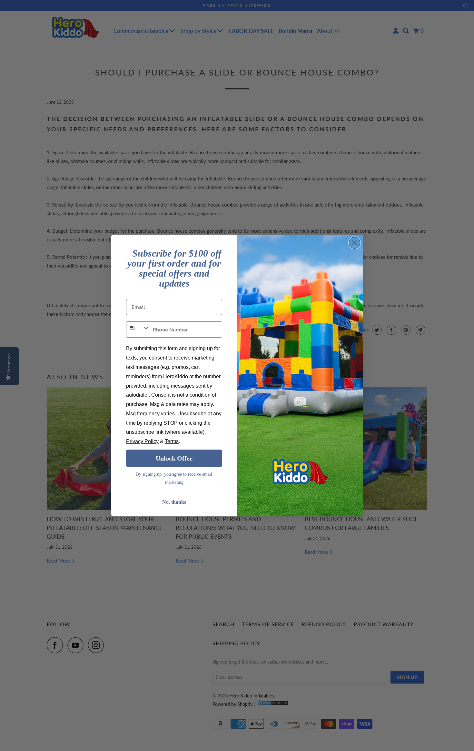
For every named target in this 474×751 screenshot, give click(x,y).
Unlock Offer (174, 458)
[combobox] (138, 329)
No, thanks (174, 502)
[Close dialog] (354, 243)
